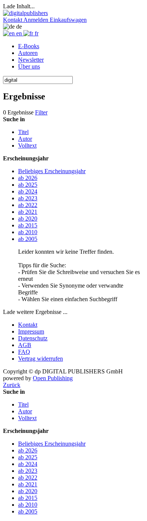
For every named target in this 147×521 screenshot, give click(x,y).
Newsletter (31, 59)
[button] (13, 20)
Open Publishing (53, 378)
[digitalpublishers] (25, 13)
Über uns (29, 66)
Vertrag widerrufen (40, 358)
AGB (24, 345)
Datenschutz (32, 338)
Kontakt (27, 324)
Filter (41, 112)
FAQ (24, 352)
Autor (25, 139)
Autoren (28, 53)
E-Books (28, 46)
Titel (23, 132)
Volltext (27, 145)
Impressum (31, 331)
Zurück (11, 385)
